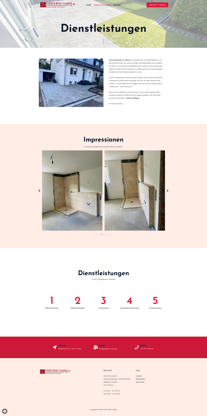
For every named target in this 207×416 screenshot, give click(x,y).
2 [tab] (97, 199)
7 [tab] (108, 199)
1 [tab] (95, 199)
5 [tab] (103, 199)
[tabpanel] (72, 173)
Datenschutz (140, 344)
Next (168, 173)
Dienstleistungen (102, 5)
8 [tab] (110, 199)
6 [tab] (106, 199)
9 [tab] (112, 199)
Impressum (140, 347)
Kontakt (117, 5)
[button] (157, 4)
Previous (39, 173)
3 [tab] (99, 199)
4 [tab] (101, 199)
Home (88, 5)
